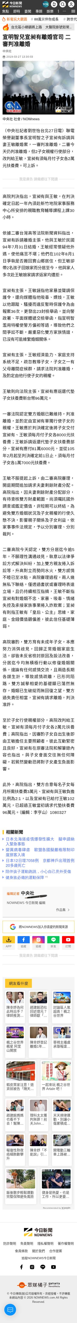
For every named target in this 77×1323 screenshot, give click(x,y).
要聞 (27, 11)
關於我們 (38, 1250)
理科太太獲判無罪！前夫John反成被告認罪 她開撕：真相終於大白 (38, 1120)
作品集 (61, 910)
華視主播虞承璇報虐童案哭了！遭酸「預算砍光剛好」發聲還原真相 (61, 1044)
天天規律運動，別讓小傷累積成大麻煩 (61, 1120)
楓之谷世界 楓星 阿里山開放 (15, 1046)
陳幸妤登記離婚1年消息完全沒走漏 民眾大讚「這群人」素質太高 (38, 1044)
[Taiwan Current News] (45, 4)
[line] (42, 1267)
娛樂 (50, 11)
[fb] (21, 1267)
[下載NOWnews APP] (54, 4)
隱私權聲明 (45, 1243)
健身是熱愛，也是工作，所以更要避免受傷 (55, 1195)
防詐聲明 (9, 1243)
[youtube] (53, 1267)
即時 (16, 11)
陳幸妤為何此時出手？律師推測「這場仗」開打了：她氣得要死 (15, 1012)
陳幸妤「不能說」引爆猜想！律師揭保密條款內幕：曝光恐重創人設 (38, 1152)
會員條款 (21, 1250)
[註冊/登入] (71, 4)
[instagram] (32, 1267)
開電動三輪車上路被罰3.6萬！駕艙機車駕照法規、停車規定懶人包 (61, 1152)
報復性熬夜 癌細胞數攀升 (15, 1154)
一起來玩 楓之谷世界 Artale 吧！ (56, 1087)
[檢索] (62, 4)
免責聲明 (26, 1243)
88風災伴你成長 (46, 19)
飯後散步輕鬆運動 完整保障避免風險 (20, 1194)
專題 (39, 11)
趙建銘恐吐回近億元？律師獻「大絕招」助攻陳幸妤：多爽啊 (38, 1012)
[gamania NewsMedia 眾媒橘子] (38, 1285)
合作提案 (55, 1250)
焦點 (5, 11)
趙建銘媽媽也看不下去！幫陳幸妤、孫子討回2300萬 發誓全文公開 (15, 1120)
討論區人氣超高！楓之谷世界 (61, 1011)
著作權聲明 (66, 1243)
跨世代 (72, 19)
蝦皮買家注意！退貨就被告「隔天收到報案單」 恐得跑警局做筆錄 (20, 1087)
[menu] (73, 11)
